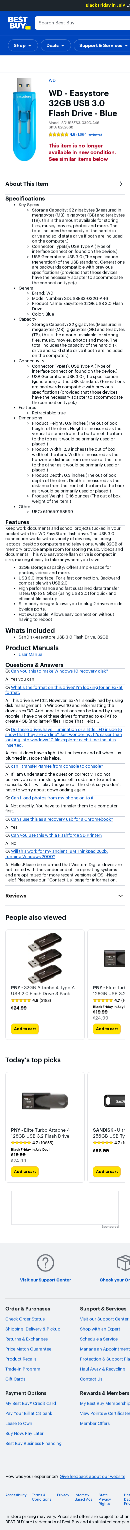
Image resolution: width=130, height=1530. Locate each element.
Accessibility (16, 1495)
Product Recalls (20, 1359)
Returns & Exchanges (26, 1339)
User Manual (31, 654)
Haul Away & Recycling (102, 1369)
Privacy (63, 1495)
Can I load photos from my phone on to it (52, 797)
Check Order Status (25, 1318)
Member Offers (95, 1423)
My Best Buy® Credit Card (30, 1403)
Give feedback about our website (92, 1476)
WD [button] (52, 80)
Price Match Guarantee (28, 1349)
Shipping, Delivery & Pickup (32, 1328)
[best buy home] (19, 23)
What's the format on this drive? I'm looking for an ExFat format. (64, 690)
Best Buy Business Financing (33, 1443)
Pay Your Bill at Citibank (28, 1413)
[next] (119, 985)
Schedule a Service (99, 1339)
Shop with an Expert (100, 1328)
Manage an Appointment (105, 1349)
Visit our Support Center (104, 1318)
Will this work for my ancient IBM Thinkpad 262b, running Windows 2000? (56, 853)
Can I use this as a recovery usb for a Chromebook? (62, 819)
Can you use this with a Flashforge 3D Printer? (56, 835)
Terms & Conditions (41, 1497)
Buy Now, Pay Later (24, 1433)
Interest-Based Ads (83, 1497)
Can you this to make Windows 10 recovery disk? (59, 671)
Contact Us (91, 1379)
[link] (31, 1000)
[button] (23, 45)
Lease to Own (18, 1423)
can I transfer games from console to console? (57, 766)
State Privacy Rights (105, 1499)
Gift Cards (15, 1379)
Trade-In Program (22, 1369)
